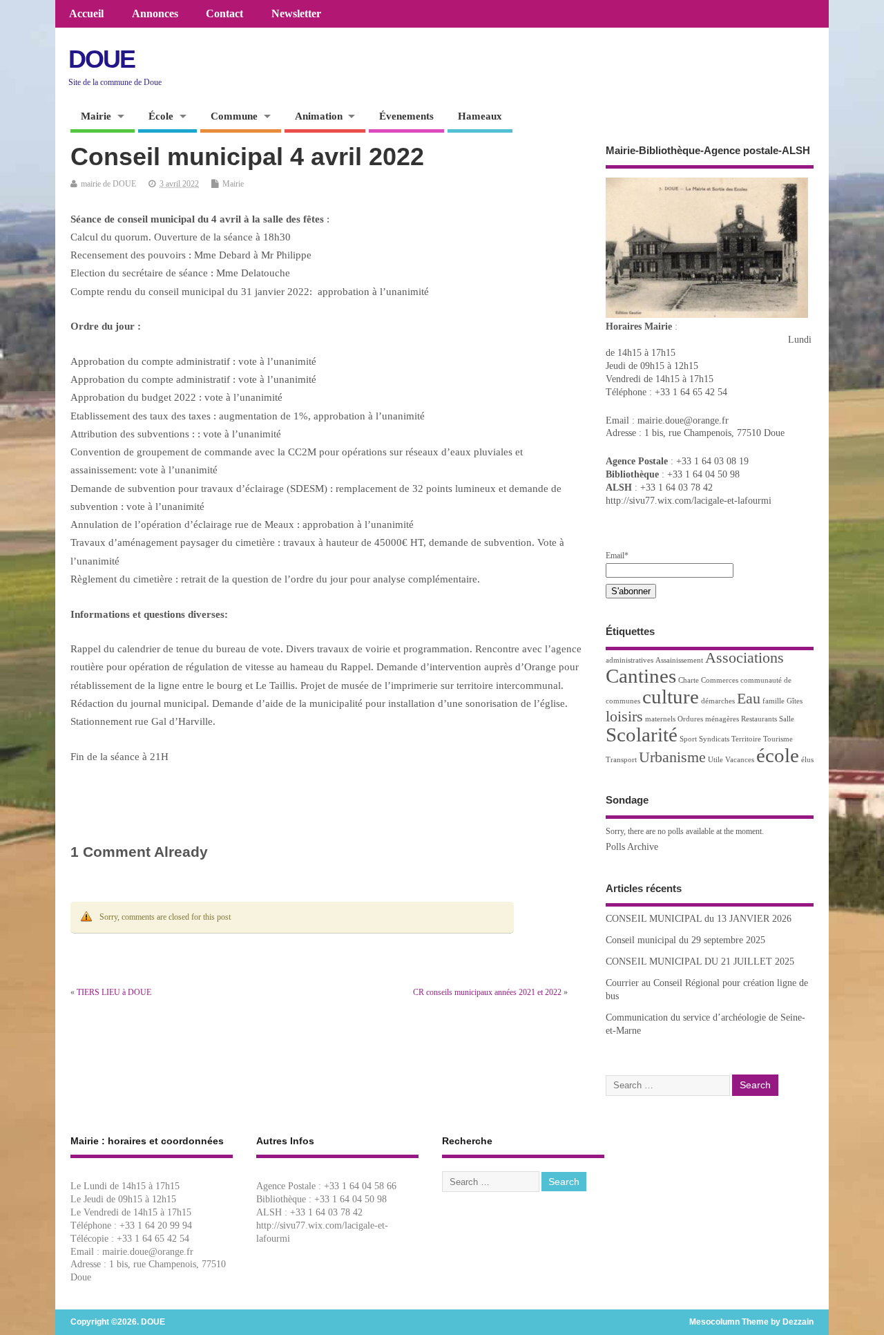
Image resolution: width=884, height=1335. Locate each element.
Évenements (406, 116)
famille (773, 701)
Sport (688, 739)
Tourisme (778, 739)
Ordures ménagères (708, 719)
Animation (319, 116)
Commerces (719, 680)
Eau (748, 698)
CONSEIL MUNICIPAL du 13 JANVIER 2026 (698, 918)
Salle (786, 719)
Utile (715, 760)
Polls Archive (632, 847)
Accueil (86, 14)
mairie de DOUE (108, 184)
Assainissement (679, 660)
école (777, 755)
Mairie (96, 116)
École (160, 116)
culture (670, 696)
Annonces (155, 14)
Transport (621, 760)
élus (807, 760)
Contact (224, 14)
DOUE (101, 59)
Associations (744, 658)
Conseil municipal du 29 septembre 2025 (685, 940)
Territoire (746, 739)
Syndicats (714, 739)
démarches (718, 701)
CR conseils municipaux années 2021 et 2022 (487, 992)
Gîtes (795, 701)
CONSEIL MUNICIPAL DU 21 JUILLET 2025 (700, 961)
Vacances (739, 760)
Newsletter (296, 14)
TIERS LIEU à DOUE (114, 992)
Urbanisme (672, 757)
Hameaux (480, 116)
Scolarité (642, 734)
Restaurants (759, 719)
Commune (234, 116)
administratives (629, 660)
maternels (660, 719)
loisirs (624, 716)
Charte (688, 680)
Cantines (641, 676)
